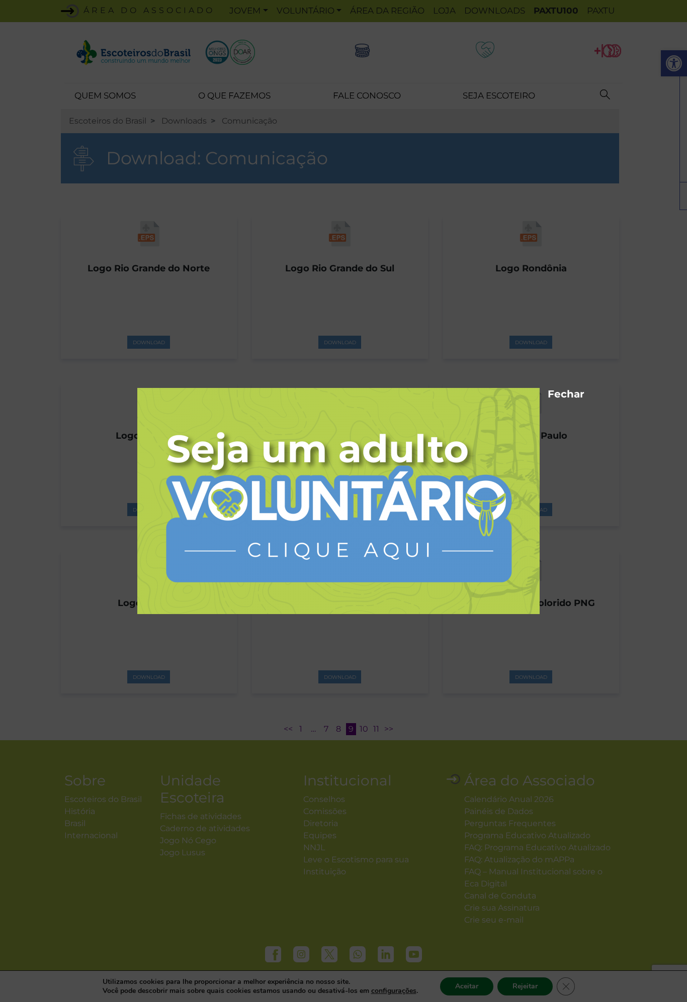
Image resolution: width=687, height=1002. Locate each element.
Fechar (553, 392)
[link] (338, 500)
